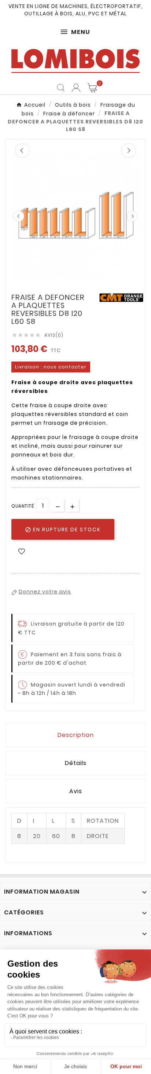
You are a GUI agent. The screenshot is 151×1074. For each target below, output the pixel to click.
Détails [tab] (75, 763)
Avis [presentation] (75, 791)
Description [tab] (76, 735)
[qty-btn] (72, 505)
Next (128, 150)
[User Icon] (76, 88)
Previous (22, 150)
